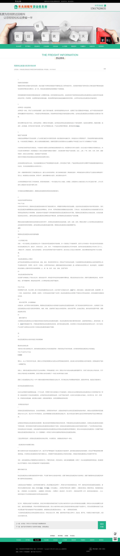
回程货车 (73, 46)
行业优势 (46, 46)
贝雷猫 (66, 535)
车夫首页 (18, 46)
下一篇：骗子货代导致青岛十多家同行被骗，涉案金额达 (32, 526)
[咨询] (115, 533)
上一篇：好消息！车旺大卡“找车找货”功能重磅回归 (31, 523)
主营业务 (55, 46)
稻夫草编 (60, 535)
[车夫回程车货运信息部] (37, 6)
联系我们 (101, 46)
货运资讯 (37, 46)
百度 (100, 549)
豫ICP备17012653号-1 (36, 551)
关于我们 (27, 46)
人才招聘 (64, 46)
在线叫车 (92, 46)
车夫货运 (72, 535)
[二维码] (115, 538)
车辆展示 (83, 46)
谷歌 (103, 549)
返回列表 (102, 525)
